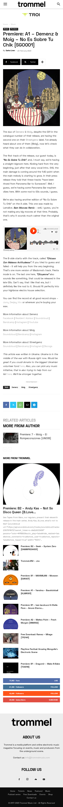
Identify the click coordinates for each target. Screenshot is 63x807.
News (29, 791)
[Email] (27, 405)
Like (56, 680)
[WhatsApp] (20, 405)
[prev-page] (5, 449)
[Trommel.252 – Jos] (10, 565)
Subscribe (53, 700)
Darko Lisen (10, 50)
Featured (38, 791)
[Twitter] (13, 405)
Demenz (20, 132)
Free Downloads (30, 795)
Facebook (8, 318)
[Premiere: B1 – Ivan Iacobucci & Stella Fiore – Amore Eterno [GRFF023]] (10, 609)
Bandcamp (8, 322)
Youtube (33, 322)
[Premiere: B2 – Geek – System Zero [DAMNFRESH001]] (10, 550)
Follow (54, 687)
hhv (20, 302)
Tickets (21, 791)
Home (5, 24)
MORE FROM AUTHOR (21, 426)
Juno (5, 302)
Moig (29, 132)
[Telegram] (34, 405)
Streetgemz (32, 140)
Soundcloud (41, 318)
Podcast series (14, 795)
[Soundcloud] (36, 780)
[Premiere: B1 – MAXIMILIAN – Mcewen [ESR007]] (10, 579)
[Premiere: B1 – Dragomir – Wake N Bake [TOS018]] (10, 668)
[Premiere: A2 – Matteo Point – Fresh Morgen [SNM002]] (10, 623)
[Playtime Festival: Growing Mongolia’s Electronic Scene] (10, 653)
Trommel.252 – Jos (30, 561)
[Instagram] (27, 780)
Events (42, 795)
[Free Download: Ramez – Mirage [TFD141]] (10, 638)
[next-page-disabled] (10, 449)
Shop (50, 795)
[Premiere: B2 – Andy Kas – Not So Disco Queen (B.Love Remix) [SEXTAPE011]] (31, 484)
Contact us (31, 798)
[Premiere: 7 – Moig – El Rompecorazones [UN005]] (10, 438)
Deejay (13, 302)
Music (13, 24)
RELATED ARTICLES (19, 420)
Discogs (48, 346)
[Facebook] (6, 405)
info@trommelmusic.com (37, 758)
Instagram (21, 322)
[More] (42, 62)
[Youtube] (44, 780)
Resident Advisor (24, 318)
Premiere (14, 29)
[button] (5, 4)
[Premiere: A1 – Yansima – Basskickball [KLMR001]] (10, 594)
